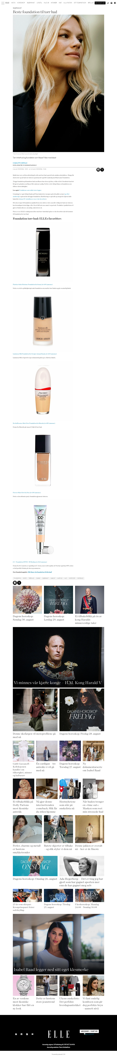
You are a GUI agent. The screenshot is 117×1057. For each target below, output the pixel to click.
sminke (38, 578)
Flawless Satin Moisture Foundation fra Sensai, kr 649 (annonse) (33, 284)
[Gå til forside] (7, 3)
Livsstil (39, 3)
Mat (60, 3)
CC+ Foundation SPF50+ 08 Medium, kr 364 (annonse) (30, 562)
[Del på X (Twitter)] (102, 170)
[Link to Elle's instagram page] (16, 1034)
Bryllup (91, 3)
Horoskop (21, 3)
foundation (17, 578)
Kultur (46, 3)
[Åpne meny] (2, 2)
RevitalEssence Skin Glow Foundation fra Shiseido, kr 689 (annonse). (34, 423)
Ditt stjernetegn (80, 3)
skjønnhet (45, 578)
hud (65, 578)
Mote (13, 3)
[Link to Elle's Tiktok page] (27, 1034)
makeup (53, 578)
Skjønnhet (31, 3)
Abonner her (100, 3)
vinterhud (80, 578)
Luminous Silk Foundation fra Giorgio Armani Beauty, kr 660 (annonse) (35, 354)
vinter (25, 578)
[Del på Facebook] (98, 170)
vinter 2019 (72, 578)
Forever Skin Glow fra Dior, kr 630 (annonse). (27, 492)
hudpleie (59, 578)
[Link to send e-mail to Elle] (32, 1034)
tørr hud (31, 578)
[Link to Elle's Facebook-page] (21, 1034)
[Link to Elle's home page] (58, 1034)
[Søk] (108, 3)
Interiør (54, 3)
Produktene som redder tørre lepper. (30, 190)
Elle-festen (68, 3)
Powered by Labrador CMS (58, 1054)
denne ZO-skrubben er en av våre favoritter (33, 199)
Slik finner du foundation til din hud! (40, 572)
